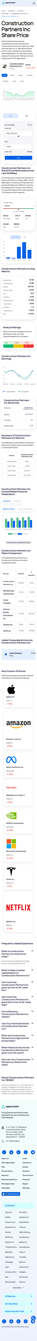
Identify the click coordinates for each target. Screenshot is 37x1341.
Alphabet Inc (24, 1217)
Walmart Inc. (10, 1257)
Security (5, 1175)
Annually (17, 501)
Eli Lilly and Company (23, 1277)
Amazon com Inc (10, 1222)
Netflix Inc (9, 1237)
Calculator (6, 1188)
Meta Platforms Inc (25, 1222)
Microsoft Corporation (24, 1212)
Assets (25, 1167)
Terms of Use (28, 1175)
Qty (6, 141)
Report (25, 1184)
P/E (24, 237)
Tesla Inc (22, 1227)
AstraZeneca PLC (24, 1237)
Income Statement (25, 509)
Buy (18, 158)
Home (3, 11)
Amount (8, 128)
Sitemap (26, 1188)
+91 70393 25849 (12, 1141)
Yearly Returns (16, 237)
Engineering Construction (19, 14)
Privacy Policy (7, 1171)
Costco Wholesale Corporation (10, 1232)
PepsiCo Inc (9, 1242)
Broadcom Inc (10, 1227)
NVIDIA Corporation (10, 1217)
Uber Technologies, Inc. (10, 1267)
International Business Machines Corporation (24, 1247)
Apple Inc (8, 1212)
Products (26, 1179)
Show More (17, 1288)
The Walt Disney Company (23, 1257)
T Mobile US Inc (11, 1247)
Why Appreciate (8, 1162)
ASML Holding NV (24, 1232)
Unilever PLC (24, 1267)
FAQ (3, 1167)
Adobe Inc (23, 1242)
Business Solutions (9, 1179)
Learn (25, 1158)
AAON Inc (7, 631)
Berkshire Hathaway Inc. (10, 1252)
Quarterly (7, 501)
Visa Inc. (22, 1252)
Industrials (5, 14)
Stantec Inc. (8, 624)
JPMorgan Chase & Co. (9, 1262)
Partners (26, 1171)
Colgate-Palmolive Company (23, 1272)
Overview (20, 11)
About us (5, 1158)
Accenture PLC (11, 1272)
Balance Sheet (9, 509)
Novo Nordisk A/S (10, 1282)
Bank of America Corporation (24, 1262)
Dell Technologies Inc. (10, 1277)
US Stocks (11, 11)
